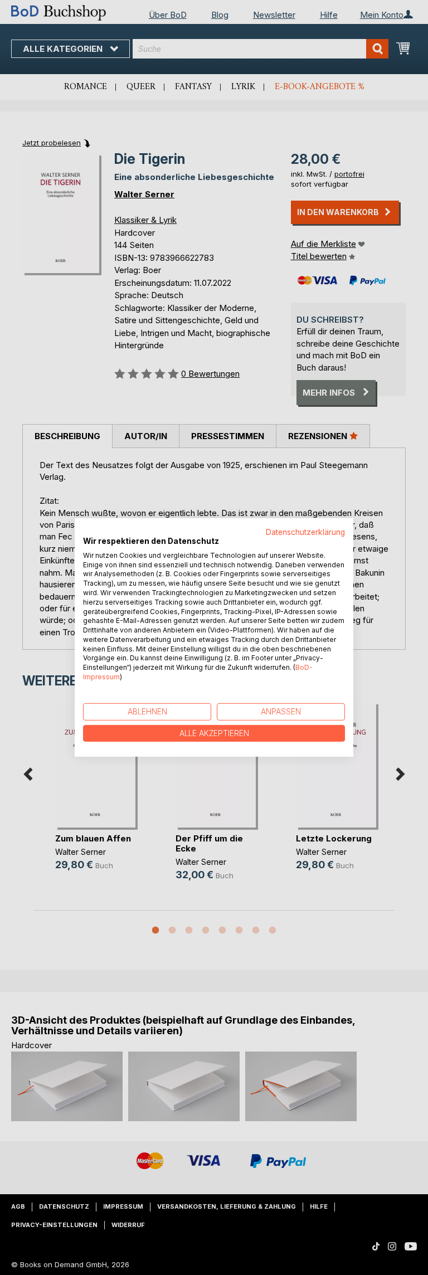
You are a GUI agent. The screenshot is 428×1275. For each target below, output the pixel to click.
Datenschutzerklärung (305, 532)
